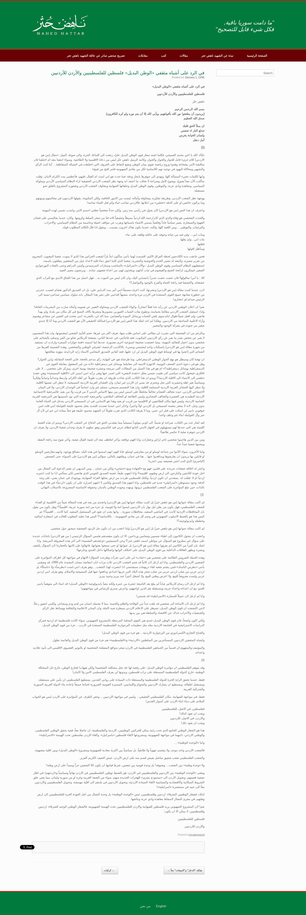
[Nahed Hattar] (60, 25)
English (161, 906)
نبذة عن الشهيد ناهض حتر (217, 55)
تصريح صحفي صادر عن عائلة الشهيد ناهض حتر (96, 55)
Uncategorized (197, 834)
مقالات (184, 55)
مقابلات (143, 55)
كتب (163, 55)
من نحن (145, 906)
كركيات (109, 870)
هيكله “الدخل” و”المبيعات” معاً (185, 870)
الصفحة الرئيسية (257, 55)
